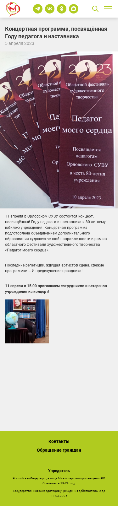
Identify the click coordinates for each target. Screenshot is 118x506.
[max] (73, 8)
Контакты (59, 441)
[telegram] (37, 8)
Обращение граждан (59, 450)
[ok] (61, 8)
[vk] (49, 8)
